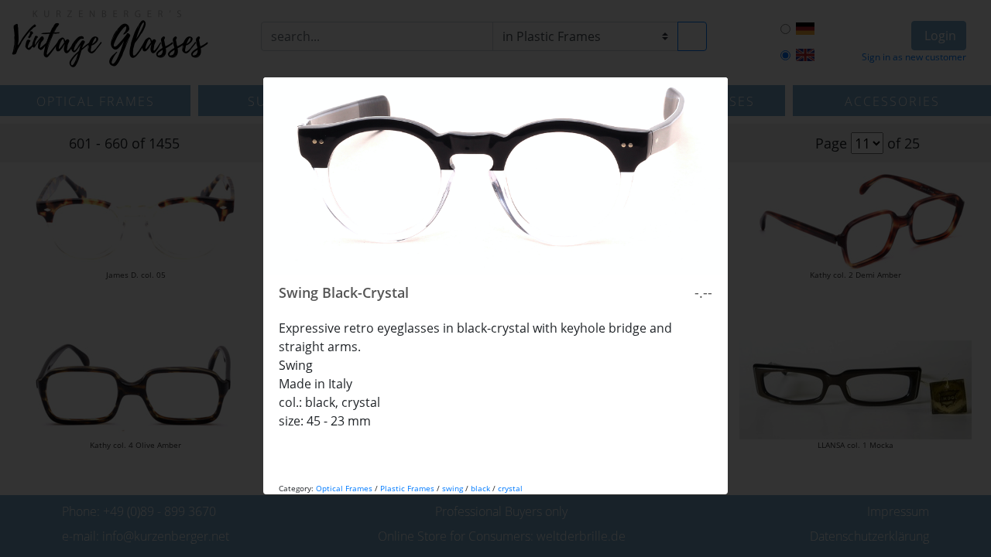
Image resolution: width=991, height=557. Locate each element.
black (480, 488)
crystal (510, 488)
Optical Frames (344, 488)
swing (452, 488)
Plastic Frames (407, 488)
